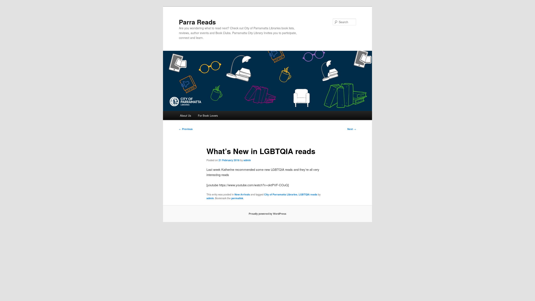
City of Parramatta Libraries (280, 194)
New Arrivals (242, 194)
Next (351, 129)
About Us (185, 115)
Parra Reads (197, 21)
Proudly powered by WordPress (267, 214)
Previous (186, 129)
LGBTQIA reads (308, 194)
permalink (237, 198)
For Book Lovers (208, 115)
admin (247, 160)
